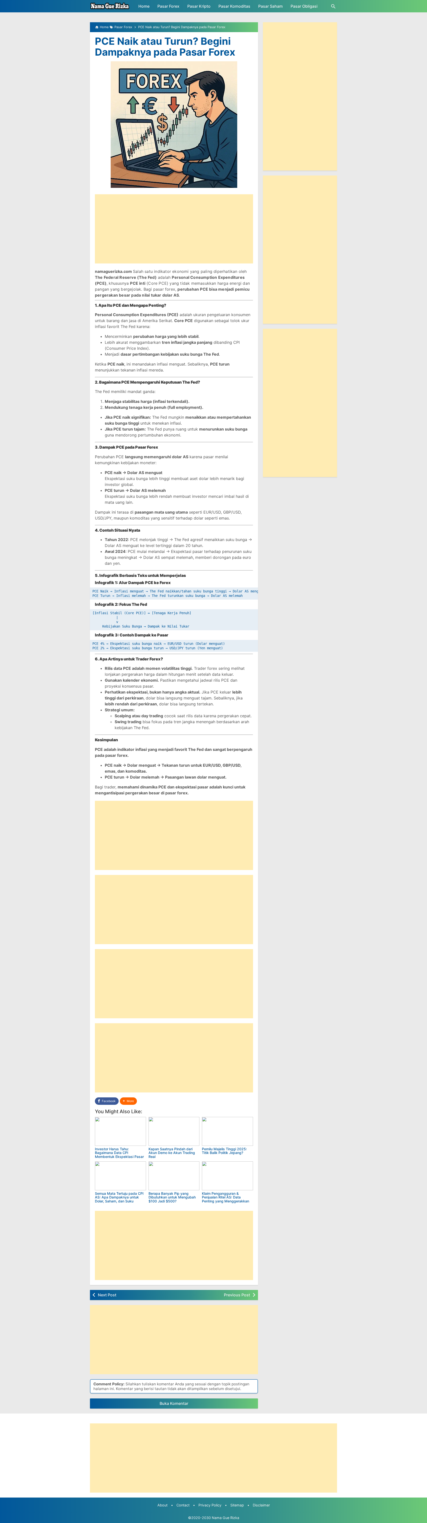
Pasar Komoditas (234, 6)
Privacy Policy (209, 1505)
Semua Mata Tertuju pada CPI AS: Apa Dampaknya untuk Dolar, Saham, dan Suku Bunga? (119, 1199)
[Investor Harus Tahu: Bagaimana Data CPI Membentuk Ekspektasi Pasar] (120, 1131)
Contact (183, 1505)
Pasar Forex (168, 6)
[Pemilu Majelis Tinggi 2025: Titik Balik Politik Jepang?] (227, 1131)
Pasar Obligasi (304, 6)
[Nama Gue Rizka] (109, 6)
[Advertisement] (174, 228)
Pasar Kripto (199, 6)
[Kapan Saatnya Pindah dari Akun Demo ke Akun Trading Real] (174, 1131)
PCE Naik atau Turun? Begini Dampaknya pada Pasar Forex (165, 46)
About (162, 1505)
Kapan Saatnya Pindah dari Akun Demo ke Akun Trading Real (172, 1153)
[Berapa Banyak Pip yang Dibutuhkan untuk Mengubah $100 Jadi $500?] (174, 1175)
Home (143, 6)
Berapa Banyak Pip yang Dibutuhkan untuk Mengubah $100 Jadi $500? (172, 1197)
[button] (128, 1101)
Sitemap (237, 1505)
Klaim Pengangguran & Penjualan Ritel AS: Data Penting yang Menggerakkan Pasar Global (225, 1199)
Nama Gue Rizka (225, 1518)
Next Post (107, 1294)
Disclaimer (261, 1505)
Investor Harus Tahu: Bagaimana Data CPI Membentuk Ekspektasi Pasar (119, 1153)
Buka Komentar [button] (174, 1403)
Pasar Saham (270, 6)
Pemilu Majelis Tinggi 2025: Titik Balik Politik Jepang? (224, 1151)
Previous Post (237, 1294)
